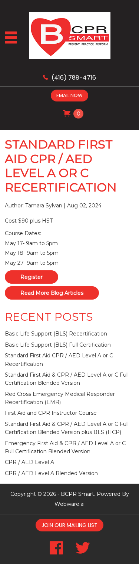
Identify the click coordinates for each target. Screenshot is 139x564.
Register (31, 277)
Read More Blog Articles (51, 293)
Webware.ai (69, 504)
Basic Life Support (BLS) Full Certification (58, 344)
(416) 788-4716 (74, 77)
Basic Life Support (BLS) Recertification (56, 333)
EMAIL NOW (69, 95)
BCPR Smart (77, 494)
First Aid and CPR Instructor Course (51, 413)
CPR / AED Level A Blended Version (51, 473)
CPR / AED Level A (29, 462)
